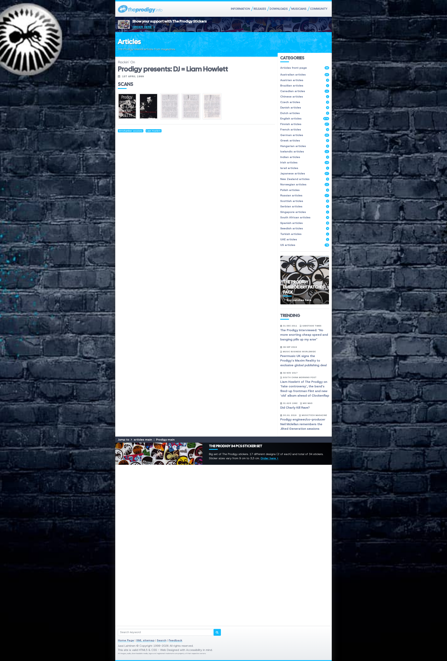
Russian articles (304, 195)
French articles (304, 129)
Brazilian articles (304, 85)
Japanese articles (304, 173)
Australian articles (304, 74)
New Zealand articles (304, 179)
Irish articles (304, 162)
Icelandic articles (304, 151)
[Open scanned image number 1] (127, 106)
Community (318, 9)
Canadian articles (304, 91)
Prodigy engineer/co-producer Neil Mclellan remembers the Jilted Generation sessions (302, 424)
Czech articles (304, 102)
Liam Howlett (153, 130)
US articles (304, 245)
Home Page (126, 640)
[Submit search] (217, 632)
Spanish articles (304, 223)
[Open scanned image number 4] (191, 106)
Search (161, 640)
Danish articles (304, 107)
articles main (143, 439)
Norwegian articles (304, 184)
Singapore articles (304, 212)
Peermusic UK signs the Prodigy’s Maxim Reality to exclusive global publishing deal (303, 360)
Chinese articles (304, 96)
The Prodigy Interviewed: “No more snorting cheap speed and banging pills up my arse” (304, 334)
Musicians (298, 9)
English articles (304, 118)
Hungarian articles (304, 146)
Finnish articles (304, 124)
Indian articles (304, 157)
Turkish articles (304, 234)
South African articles (304, 217)
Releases (260, 9)
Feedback (175, 640)
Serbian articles (304, 206)
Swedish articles (304, 228)
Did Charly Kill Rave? (295, 407)
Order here (142, 27)
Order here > (270, 458)
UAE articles (304, 239)
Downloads (279, 9)
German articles (304, 135)
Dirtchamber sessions (130, 130)
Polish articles (304, 190)
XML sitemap (145, 640)
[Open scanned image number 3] (170, 106)
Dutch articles (304, 113)
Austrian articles (304, 80)
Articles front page (304, 68)
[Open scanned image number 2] (148, 106)
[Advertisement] (222, 519)
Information (240, 9)
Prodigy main (165, 439)
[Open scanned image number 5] (212, 106)
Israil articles (304, 168)
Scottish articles (304, 201)
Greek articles (304, 140)
